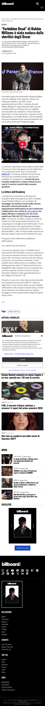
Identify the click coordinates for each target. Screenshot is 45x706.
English (4, 635)
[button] (42, 336)
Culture (4, 629)
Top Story (17, 456)
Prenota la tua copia (22, 548)
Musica (4, 622)
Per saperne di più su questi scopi (23, 353)
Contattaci (5, 685)
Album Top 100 (7, 647)
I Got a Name (31, 211)
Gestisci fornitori (8, 353)
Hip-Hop (5, 665)
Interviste (5, 624)
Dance (4, 667)
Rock (3, 672)
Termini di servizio (8, 690)
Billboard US (7, 51)
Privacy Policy (7, 687)
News (4, 25)
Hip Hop (16, 492)
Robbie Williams (14, 312)
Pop (3, 662)
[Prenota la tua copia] (22, 526)
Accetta (22, 360)
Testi (3, 632)
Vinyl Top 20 (6, 650)
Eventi (16, 468)
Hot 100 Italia (7, 644)
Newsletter (5, 682)
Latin (3, 670)
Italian (4, 660)
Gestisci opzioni (22, 365)
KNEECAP (6, 174)
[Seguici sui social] (3, 570)
